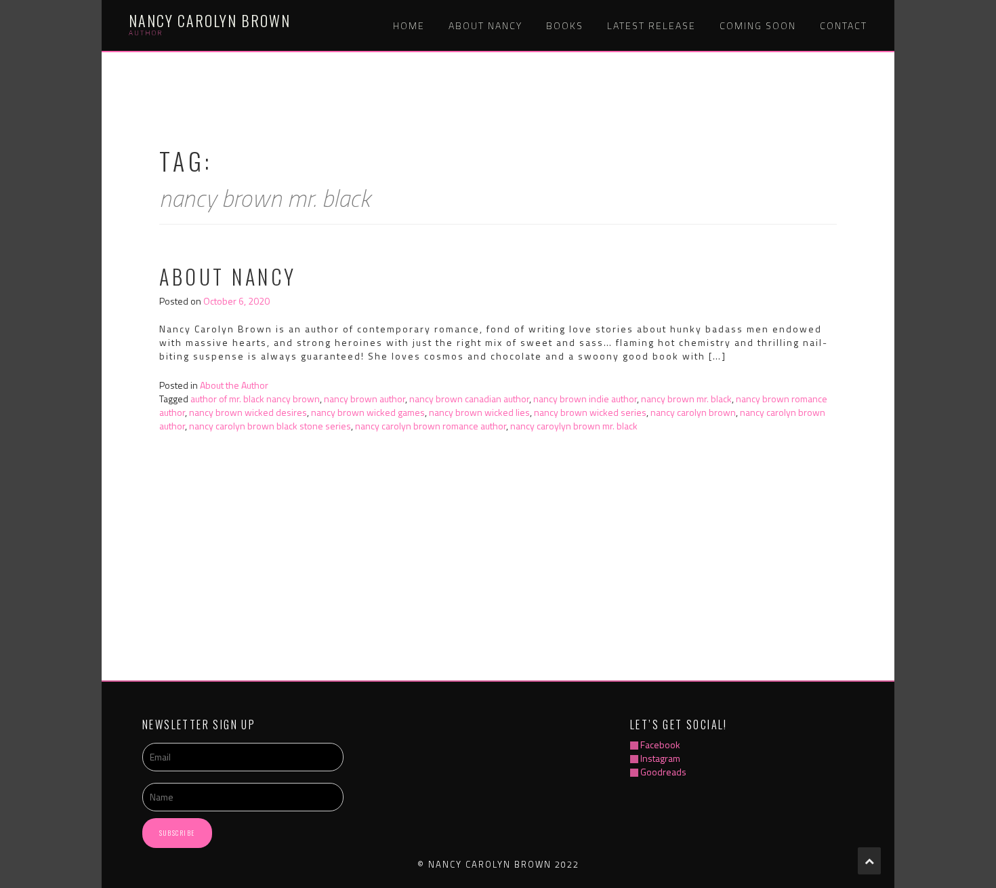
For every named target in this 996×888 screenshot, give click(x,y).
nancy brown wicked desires (248, 412)
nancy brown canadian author (469, 398)
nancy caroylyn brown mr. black (574, 426)
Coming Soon (758, 25)
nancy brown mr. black (686, 398)
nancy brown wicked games (368, 412)
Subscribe (177, 833)
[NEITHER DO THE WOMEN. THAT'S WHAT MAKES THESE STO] (672, 584)
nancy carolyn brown (693, 412)
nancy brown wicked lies (479, 412)
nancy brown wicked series (590, 412)
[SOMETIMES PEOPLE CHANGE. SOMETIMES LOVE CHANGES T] (789, 584)
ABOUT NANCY (228, 276)
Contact (843, 25)
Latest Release (651, 25)
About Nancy (485, 25)
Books (564, 25)
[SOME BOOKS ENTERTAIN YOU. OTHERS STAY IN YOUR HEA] (321, 584)
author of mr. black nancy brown (255, 398)
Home (409, 25)
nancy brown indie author (585, 398)
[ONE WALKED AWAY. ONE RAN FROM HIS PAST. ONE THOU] (204, 584)
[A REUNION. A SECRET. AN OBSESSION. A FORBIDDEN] (438, 584)
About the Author (234, 385)
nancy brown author (364, 398)
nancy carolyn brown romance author (430, 426)
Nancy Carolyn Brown (210, 20)
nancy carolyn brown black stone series (270, 426)
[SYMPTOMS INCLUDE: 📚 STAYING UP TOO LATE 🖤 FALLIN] (555, 584)
